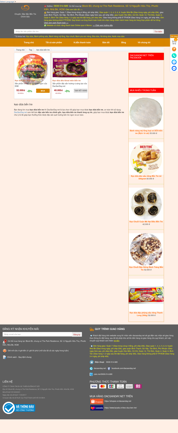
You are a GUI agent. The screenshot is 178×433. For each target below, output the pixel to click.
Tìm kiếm (158, 31)
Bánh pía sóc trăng (83, 36)
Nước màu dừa (118, 36)
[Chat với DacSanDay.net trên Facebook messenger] (174, 61)
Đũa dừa (95, 36)
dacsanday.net (100, 368)
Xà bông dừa (105, 36)
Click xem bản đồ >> (74, 9)
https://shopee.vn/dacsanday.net (118, 401)
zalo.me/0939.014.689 (103, 374)
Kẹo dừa (29, 36)
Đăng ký (76, 334)
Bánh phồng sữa (41, 36)
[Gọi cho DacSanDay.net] (174, 55)
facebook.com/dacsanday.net (124, 368)
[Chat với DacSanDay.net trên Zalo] (174, 68)
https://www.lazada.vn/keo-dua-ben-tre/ (121, 407)
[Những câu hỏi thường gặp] (174, 49)
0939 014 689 (60, 5)
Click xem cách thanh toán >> (56, 22)
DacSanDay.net (20, 112)
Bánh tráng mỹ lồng (57, 36)
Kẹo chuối (70, 36)
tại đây (116, 340)
